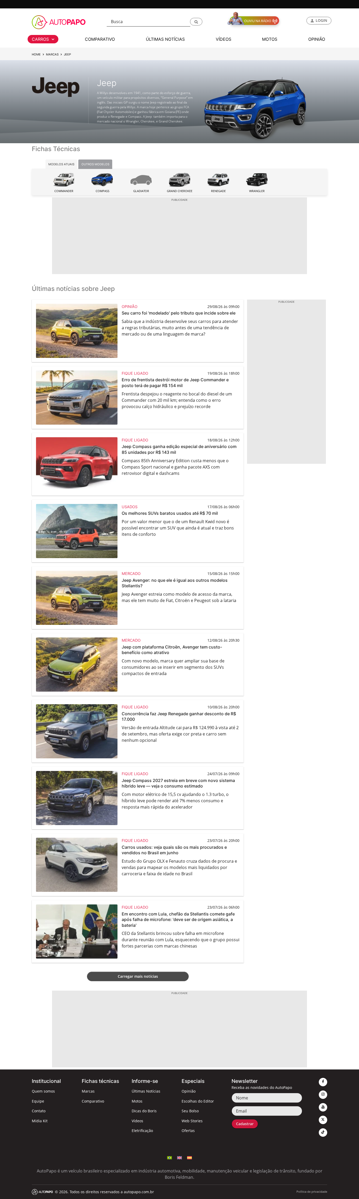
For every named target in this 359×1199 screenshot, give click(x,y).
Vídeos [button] (223, 39)
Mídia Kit (40, 1120)
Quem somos (43, 1091)
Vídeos (137, 1120)
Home (36, 54)
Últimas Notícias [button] (165, 39)
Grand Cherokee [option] (179, 191)
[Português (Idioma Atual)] (169, 1158)
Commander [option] (63, 191)
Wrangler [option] (257, 191)
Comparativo (93, 1101)
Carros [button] (41, 39)
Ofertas (188, 1130)
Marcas (52, 54)
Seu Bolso (190, 1110)
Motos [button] (269, 39)
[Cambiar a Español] (189, 1158)
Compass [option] (102, 191)
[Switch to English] (179, 1158)
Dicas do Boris (144, 1110)
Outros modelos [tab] (95, 164)
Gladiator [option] (141, 191)
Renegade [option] (218, 191)
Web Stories (192, 1120)
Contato (38, 1110)
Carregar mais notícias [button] (138, 976)
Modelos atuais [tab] (61, 164)
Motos (137, 1101)
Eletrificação (142, 1130)
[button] (196, 21)
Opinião (189, 1091)
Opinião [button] (316, 39)
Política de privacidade (311, 1191)
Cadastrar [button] (245, 1123)
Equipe (38, 1101)
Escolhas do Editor (198, 1101)
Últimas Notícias (146, 1091)
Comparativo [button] (100, 39)
